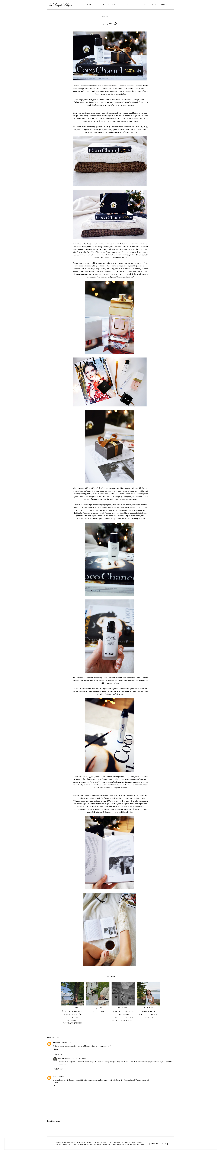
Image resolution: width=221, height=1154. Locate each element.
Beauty (90, 5)
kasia (55, 1077)
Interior (111, 5)
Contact (154, 5)
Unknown (56, 1043)
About (164, 5)
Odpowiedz (56, 1049)
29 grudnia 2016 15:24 (63, 1077)
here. (125, 787)
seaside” (118, 247)
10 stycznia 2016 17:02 (66, 1043)
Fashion (100, 5)
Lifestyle (123, 5)
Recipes (134, 5)
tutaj (102, 513)
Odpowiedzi (59, 1054)
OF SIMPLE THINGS (64, 1058)
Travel (143, 5)
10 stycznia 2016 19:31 (79, 1058)
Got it (164, 1143)
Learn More (154, 1143)
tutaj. (132, 812)
